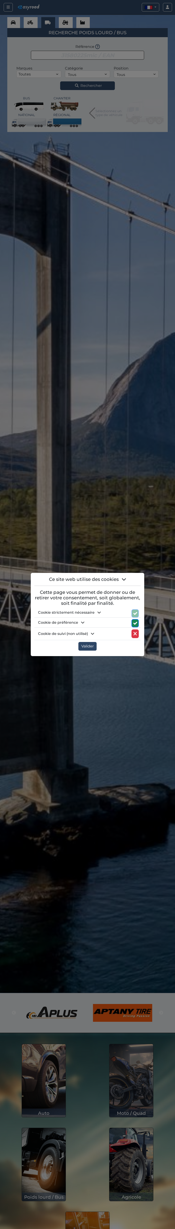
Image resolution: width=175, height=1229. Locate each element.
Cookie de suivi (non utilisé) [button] (63, 633)
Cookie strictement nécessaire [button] (66, 612)
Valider (87, 646)
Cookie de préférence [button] (58, 622)
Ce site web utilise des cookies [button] (84, 579)
